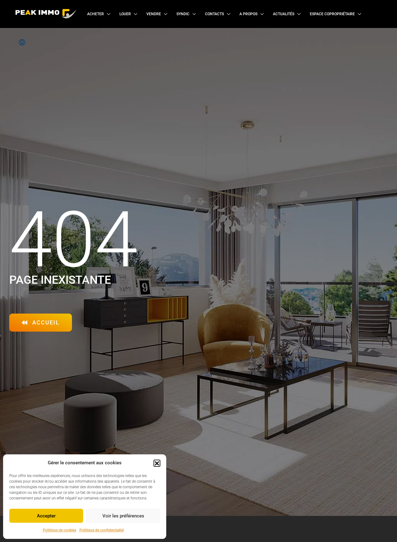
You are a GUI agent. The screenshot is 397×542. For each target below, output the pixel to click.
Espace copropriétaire (332, 14)
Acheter (95, 14)
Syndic (183, 14)
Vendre (153, 14)
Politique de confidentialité (101, 530)
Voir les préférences (123, 516)
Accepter (46, 516)
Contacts (214, 14)
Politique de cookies (59, 530)
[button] (157, 463)
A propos (248, 14)
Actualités (283, 14)
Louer (125, 14)
